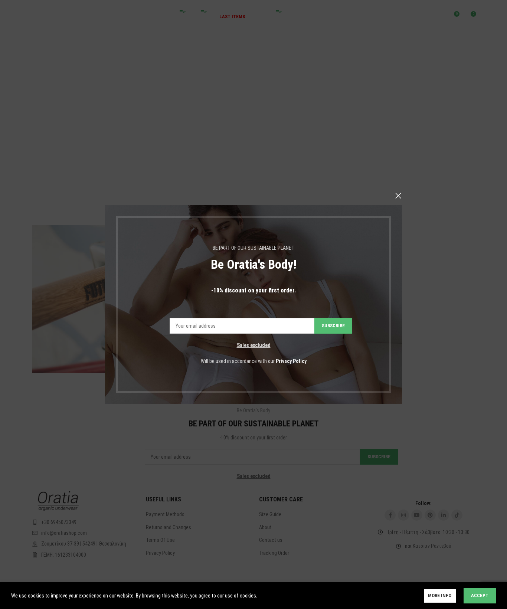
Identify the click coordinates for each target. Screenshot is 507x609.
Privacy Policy (291, 361)
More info (440, 595)
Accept (479, 595)
